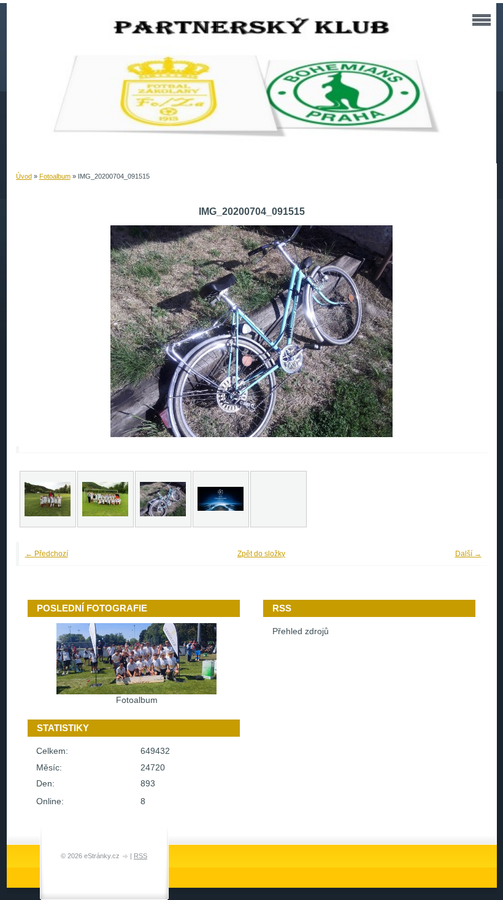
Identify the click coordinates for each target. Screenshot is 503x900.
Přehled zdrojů (300, 631)
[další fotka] (461, 331)
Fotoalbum (55, 176)
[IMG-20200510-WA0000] (105, 499)
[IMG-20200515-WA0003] (47, 499)
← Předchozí (46, 553)
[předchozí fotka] (42, 331)
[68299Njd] (220, 499)
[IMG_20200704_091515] (163, 499)
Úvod (24, 176)
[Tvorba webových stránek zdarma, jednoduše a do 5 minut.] (125, 856)
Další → (468, 553)
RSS (140, 855)
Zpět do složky (261, 553)
